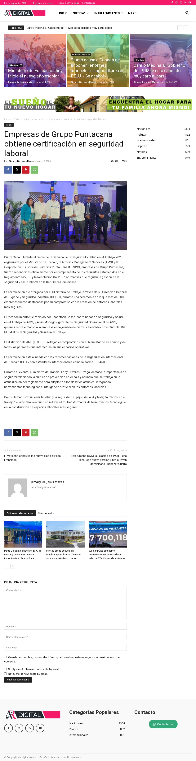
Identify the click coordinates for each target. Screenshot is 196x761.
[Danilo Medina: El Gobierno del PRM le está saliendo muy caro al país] (161, 60)
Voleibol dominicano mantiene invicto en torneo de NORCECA (65, 28)
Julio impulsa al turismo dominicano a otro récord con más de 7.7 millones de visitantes (107, 554)
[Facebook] (172, 3)
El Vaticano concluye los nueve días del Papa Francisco (32, 458)
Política (139, 60)
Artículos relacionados (20, 513)
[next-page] (12, 566)
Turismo (18, 119)
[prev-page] (6, 566)
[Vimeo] (185, 3)
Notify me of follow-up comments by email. (34, 669)
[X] (181, 3)
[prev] (179, 28)
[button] (187, 13)
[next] (186, 28)
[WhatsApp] (34, 170)
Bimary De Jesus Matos (21, 161)
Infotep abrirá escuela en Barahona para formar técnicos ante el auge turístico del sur (63, 554)
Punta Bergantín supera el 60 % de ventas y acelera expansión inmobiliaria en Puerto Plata (22, 554)
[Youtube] (189, 3)
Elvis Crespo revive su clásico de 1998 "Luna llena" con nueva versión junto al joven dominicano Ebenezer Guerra (99, 460)
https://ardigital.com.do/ (43, 487)
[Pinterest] (25, 170)
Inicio (7, 119)
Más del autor (46, 513)
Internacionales (81, 55)
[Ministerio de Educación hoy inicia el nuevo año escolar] (35, 60)
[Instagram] (176, 3)
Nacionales (15, 65)
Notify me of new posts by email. (28, 673)
